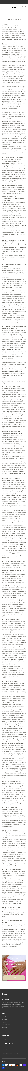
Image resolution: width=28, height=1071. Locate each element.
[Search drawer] (22, 7)
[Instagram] (2, 1043)
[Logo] (14, 7)
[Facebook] (6, 1043)
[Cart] (25, 7)
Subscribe (14, 977)
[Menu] (2, 7)
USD (3, 1061)
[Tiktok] (9, 1043)
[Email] (12, 1043)
